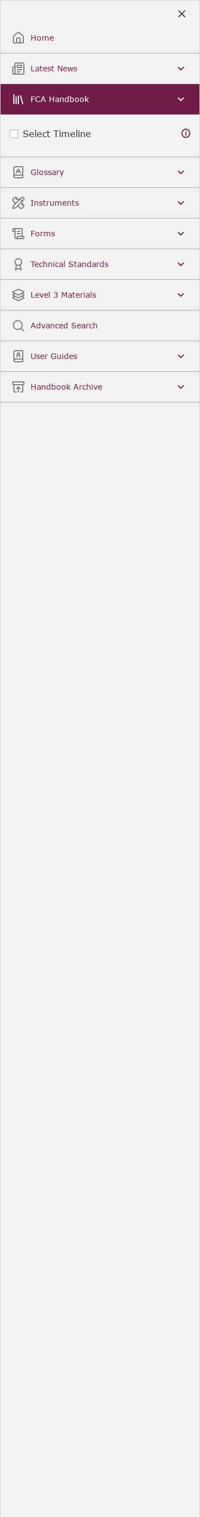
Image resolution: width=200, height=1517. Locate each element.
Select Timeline (57, 133)
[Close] (181, 14)
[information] (186, 133)
